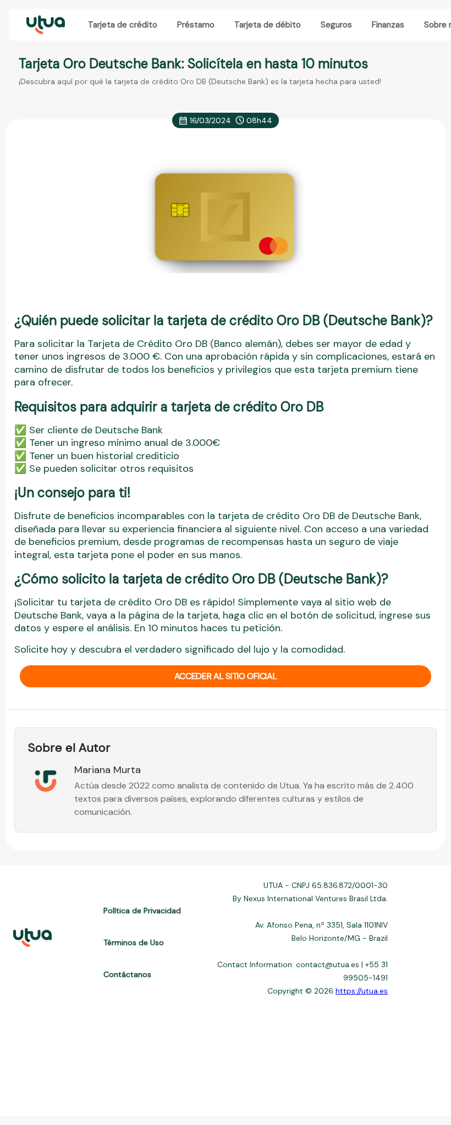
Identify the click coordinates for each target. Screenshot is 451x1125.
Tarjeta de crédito (122, 24)
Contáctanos (127, 974)
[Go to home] (44, 25)
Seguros (336, 24)
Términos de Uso (133, 942)
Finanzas (388, 24)
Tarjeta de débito (267, 24)
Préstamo (196, 24)
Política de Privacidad (142, 911)
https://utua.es (362, 991)
